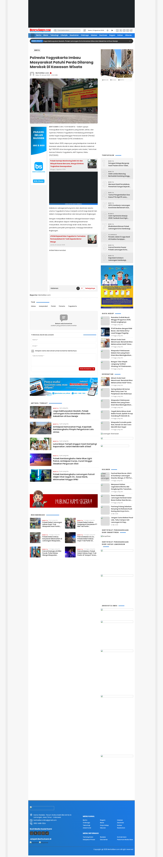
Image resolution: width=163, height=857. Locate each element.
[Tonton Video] (112, 30)
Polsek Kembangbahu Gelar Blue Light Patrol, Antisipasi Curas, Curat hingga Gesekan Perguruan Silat (72, 461)
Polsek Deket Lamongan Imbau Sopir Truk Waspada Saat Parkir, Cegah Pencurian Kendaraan (52, 524)
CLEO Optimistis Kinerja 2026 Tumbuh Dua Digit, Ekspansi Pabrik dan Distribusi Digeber (118, 217)
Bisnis (45, 35)
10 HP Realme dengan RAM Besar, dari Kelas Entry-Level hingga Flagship (121, 330)
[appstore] (34, 843)
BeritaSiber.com (42, 73)
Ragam (112, 35)
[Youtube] (43, 833)
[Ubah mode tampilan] (107, 30)
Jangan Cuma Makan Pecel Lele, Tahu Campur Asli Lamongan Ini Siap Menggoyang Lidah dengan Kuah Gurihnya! (122, 522)
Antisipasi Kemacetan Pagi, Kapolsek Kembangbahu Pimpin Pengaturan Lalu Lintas (73, 429)
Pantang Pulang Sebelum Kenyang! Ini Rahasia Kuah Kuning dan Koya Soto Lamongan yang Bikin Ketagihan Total (121, 511)
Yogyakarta (72, 306)
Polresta (62, 306)
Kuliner (120, 35)
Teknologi (54, 35)
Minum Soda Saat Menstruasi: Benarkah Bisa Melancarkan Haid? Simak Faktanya (122, 343)
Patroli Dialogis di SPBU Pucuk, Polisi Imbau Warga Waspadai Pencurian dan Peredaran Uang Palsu (51, 553)
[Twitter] (120, 30)
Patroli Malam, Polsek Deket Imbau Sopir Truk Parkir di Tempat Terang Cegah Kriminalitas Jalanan (87, 553)
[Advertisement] (81, 15)
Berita (38, 35)
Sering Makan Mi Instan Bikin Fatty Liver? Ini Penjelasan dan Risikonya (121, 391)
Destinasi (103, 35)
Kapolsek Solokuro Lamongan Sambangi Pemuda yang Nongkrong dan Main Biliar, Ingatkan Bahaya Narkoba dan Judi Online (118, 259)
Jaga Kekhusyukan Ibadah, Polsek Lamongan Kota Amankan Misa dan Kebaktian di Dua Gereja (80, 41)
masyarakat (43, 306)
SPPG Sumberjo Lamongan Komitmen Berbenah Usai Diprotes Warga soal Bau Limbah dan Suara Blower (119, 206)
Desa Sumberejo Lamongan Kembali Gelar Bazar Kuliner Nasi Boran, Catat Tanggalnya (121, 499)
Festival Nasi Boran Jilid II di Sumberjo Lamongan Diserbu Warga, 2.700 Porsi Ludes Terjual (122, 476)
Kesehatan (74, 35)
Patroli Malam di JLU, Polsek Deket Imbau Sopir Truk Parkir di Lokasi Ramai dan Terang (85, 539)
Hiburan (128, 35)
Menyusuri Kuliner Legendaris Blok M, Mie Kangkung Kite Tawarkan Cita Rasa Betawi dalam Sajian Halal (121, 489)
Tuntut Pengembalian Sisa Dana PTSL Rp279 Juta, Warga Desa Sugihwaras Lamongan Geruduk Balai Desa (119, 196)
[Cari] (55, 30)
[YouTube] (127, 30)
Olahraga (85, 35)
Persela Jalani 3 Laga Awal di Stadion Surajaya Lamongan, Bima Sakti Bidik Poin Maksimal (119, 238)
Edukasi (94, 35)
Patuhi (53, 306)
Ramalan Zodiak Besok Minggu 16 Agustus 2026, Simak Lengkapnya (121, 319)
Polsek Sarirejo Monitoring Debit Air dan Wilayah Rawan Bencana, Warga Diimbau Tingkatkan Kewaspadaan (67, 163)
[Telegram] (131, 30)
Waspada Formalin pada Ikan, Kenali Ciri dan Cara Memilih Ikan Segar (121, 424)
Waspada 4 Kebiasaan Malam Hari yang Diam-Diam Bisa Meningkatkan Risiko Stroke (121, 354)
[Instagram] (124, 30)
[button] (85, 30)
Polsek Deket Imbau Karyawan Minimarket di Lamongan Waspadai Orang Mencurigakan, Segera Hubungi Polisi (52, 539)
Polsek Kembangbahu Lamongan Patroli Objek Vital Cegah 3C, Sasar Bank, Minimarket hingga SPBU (74, 477)
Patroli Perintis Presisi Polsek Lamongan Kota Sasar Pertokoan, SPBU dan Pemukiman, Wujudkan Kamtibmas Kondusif (119, 248)
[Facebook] (117, 30)
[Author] (32, 74)
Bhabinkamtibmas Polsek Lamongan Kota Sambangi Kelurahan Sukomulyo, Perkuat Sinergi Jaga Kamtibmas (119, 227)
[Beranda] (33, 35)
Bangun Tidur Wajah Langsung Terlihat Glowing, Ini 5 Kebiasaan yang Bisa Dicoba (121, 365)
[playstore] (43, 843)
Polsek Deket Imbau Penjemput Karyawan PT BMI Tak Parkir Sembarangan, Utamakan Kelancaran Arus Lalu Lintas (87, 524)
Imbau (33, 306)
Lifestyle (64, 35)
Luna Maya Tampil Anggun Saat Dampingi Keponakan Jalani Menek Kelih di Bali (75, 445)
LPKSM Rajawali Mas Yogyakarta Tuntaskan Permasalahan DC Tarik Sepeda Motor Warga (68, 239)
